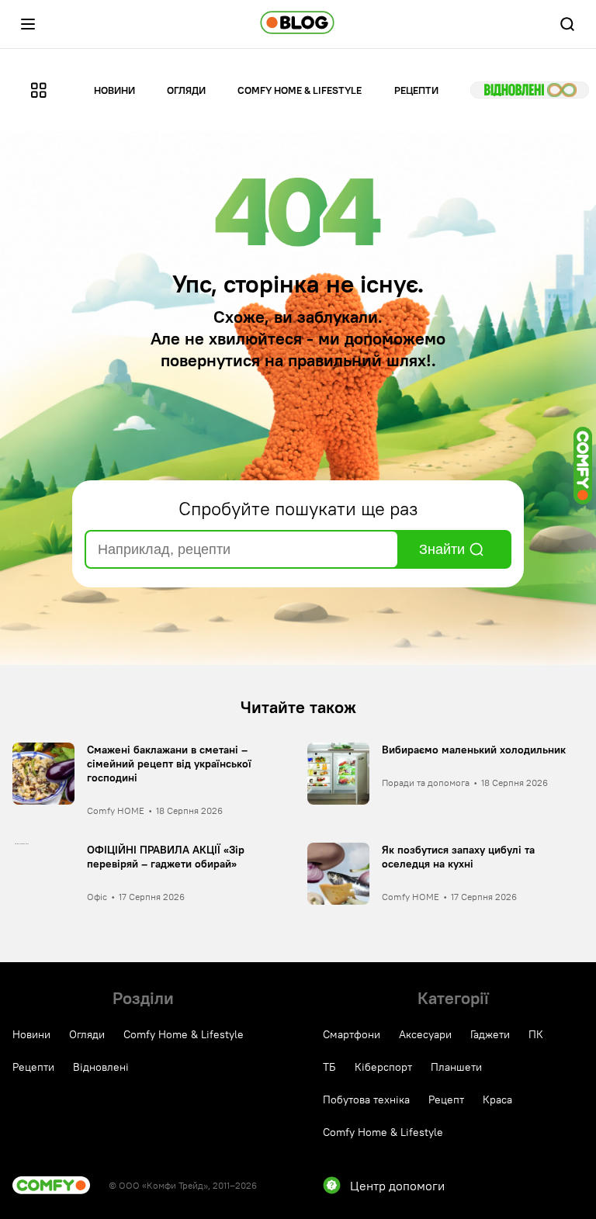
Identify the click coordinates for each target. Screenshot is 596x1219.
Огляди (186, 90)
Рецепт (446, 1099)
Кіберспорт (383, 1067)
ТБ (329, 1067)
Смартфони (351, 1034)
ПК (535, 1034)
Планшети (456, 1067)
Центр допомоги (397, 1185)
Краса (497, 1099)
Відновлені (529, 90)
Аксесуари (425, 1034)
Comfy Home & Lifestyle (299, 90)
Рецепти (416, 90)
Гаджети (490, 1034)
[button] (27, 24)
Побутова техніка (366, 1099)
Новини (114, 90)
